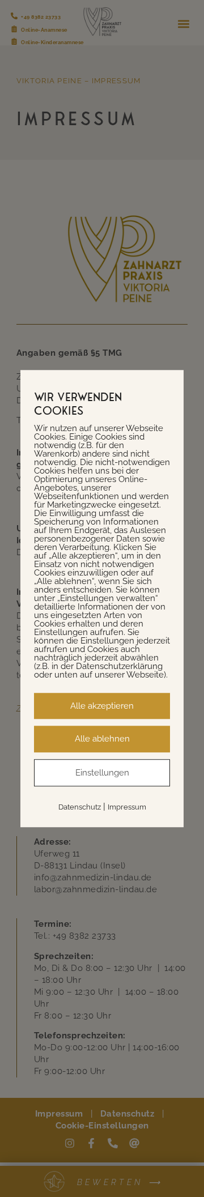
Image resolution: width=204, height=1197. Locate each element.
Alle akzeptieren (102, 706)
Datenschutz (79, 807)
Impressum (127, 807)
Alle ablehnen (102, 739)
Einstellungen (102, 773)
